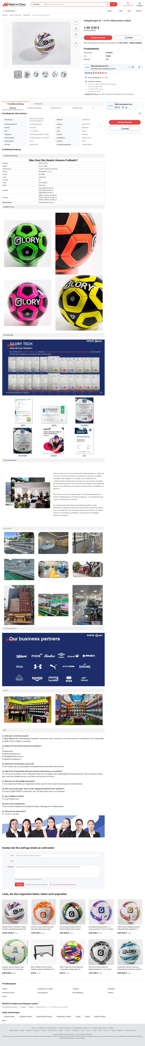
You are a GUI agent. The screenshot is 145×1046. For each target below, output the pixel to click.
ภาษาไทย (106, 1030)
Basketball (111, 989)
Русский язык (53, 1030)
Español (28, 1030)
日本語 (95, 1030)
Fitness (4, 996)
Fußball (4, 989)
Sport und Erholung (15, 15)
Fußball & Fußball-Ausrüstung (40, 15)
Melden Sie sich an (91, 94)
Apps (129, 11)
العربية (83, 1030)
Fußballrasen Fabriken (63, 1017)
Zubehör (110, 993)
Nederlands (75, 1030)
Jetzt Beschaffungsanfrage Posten (63, 884)
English (22, 1030)
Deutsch (67, 1030)
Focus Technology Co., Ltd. (70, 1034)
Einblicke (110, 1028)
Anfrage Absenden (98, 38)
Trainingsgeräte (42, 993)
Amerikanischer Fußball (45, 989)
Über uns (34, 1028)
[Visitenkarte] (140, 113)
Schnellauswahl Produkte (99, 1028)
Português (36, 1030)
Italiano (61, 1030)
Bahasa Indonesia (130, 1030)
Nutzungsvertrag (51, 1028)
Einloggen (139, 6)
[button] (97, 108)
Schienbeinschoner (8, 993)
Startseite (5, 15)
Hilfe (120, 11)
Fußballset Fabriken (25, 1017)
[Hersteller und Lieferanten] (13, 4)
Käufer (109, 11)
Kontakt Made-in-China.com (81, 1028)
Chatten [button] (130, 38)
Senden (19, 884)
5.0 (116, 107)
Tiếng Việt (120, 1030)
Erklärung (41, 1028)
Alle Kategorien (10, 11)
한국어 (89, 1030)
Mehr (4, 1020)
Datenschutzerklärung (64, 1028)
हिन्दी (100, 1030)
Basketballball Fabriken (44, 1017)
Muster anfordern (136, 43)
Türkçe (113, 1030)
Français (44, 1030)
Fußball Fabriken (9, 1017)
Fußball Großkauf (100, 1017)
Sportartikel (26, 15)
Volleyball (75, 989)
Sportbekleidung (77, 993)
